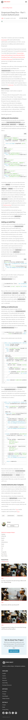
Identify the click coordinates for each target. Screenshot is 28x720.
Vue (2, 548)
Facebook (22, 18)
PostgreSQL (3, 552)
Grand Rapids (5, 696)
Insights (4, 673)
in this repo (10, 85)
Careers (4, 675)
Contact (4, 704)
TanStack (3, 534)
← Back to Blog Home (6, 7)
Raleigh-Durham (5, 698)
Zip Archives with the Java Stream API (10, 605)
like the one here (7, 205)
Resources (4, 680)
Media (3, 707)
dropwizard (19, 515)
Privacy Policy (5, 709)
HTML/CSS (3, 536)
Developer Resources (7, 685)
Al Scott (9, 522)
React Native (4, 554)
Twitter (20, 18)
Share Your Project (14, 651)
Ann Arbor (4, 691)
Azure (2, 546)
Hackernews (26, 18)
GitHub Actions (4, 542)
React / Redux (4, 555)
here (17, 509)
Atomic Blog (5, 682)
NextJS (2, 538)
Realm (2, 544)
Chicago (4, 693)
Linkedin (24, 18)
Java (2, 18)
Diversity (4, 678)
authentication (11, 515)
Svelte (2, 540)
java (3, 515)
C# (2, 550)
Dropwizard (4, 39)
